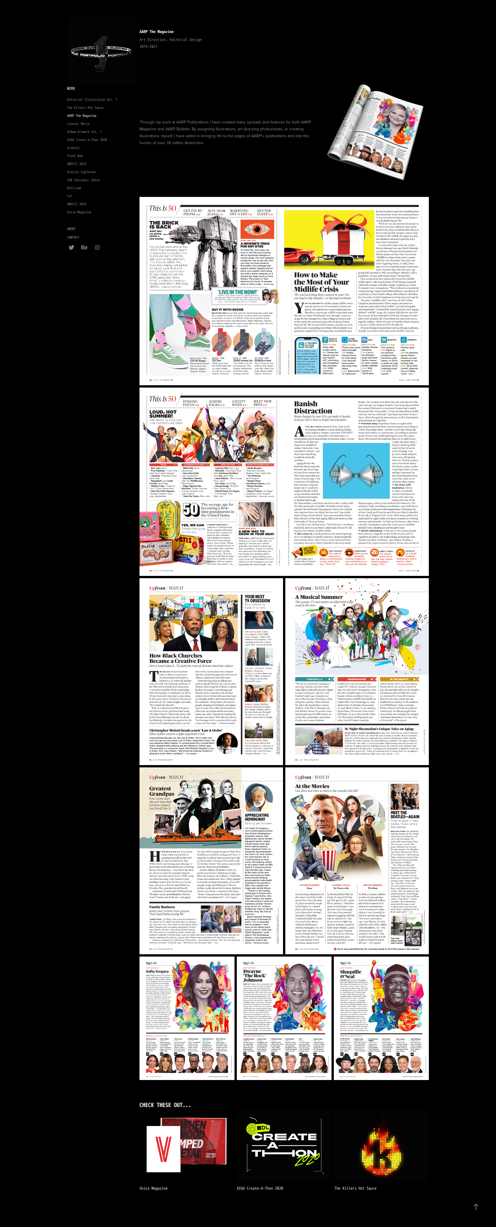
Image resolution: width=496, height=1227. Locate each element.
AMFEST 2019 (76, 164)
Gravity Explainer (81, 172)
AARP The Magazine (81, 116)
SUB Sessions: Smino (83, 180)
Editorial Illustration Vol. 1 (92, 100)
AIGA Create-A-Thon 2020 (87, 140)
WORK (71, 88)
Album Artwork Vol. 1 (84, 132)
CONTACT (73, 237)
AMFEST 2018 (76, 204)
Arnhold (73, 148)
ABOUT (71, 229)
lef (69, 196)
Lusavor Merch (78, 124)
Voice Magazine (79, 212)
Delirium (74, 188)
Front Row (75, 156)
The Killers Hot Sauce (85, 108)
